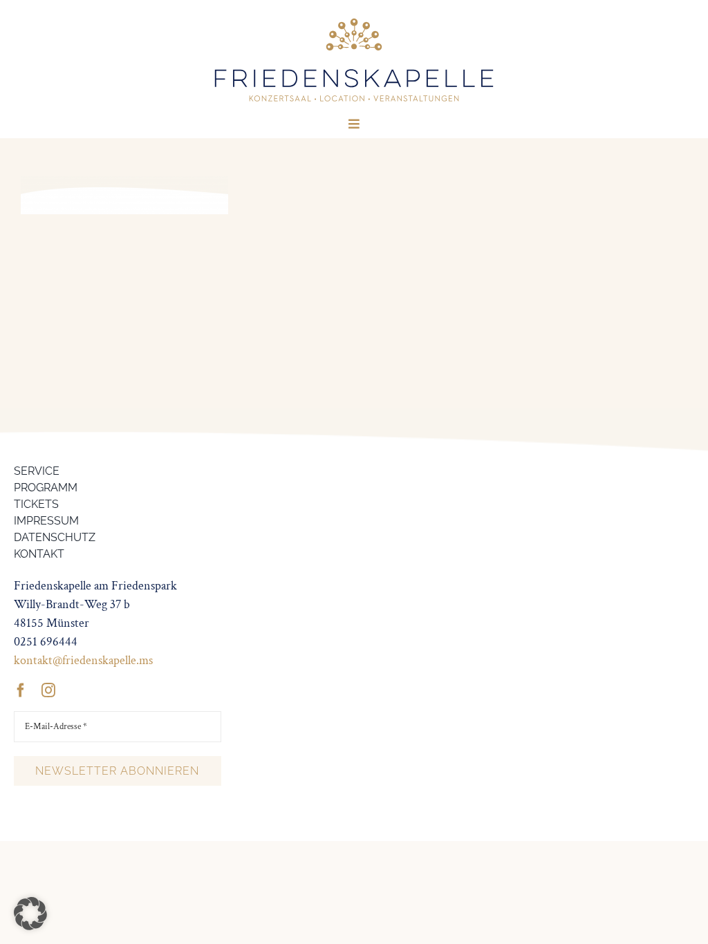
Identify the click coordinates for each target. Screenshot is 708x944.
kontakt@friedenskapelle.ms (83, 660)
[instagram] (48, 690)
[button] (30, 913)
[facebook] (21, 690)
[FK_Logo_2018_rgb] (354, 20)
